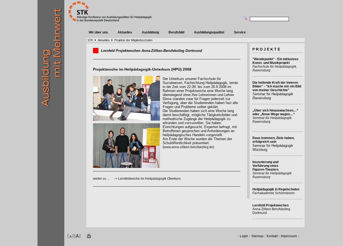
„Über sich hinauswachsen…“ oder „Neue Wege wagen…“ (275, 112)
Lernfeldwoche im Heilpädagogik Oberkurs (149, 178)
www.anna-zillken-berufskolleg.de (188, 147)
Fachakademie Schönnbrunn (273, 193)
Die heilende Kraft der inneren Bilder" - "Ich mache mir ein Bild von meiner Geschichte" (276, 86)
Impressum (289, 236)
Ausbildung (150, 32)
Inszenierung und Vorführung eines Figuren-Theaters (265, 165)
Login (244, 236)
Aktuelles (125, 32)
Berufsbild (176, 32)
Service (240, 32)
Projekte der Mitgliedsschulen (133, 40)
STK (90, 40)
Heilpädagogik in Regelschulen (275, 189)
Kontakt (272, 236)
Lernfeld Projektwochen (270, 205)
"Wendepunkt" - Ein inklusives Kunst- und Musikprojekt (275, 61)
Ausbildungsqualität (209, 32)
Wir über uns (98, 32)
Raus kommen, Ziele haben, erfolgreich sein (273, 140)
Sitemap (257, 236)
